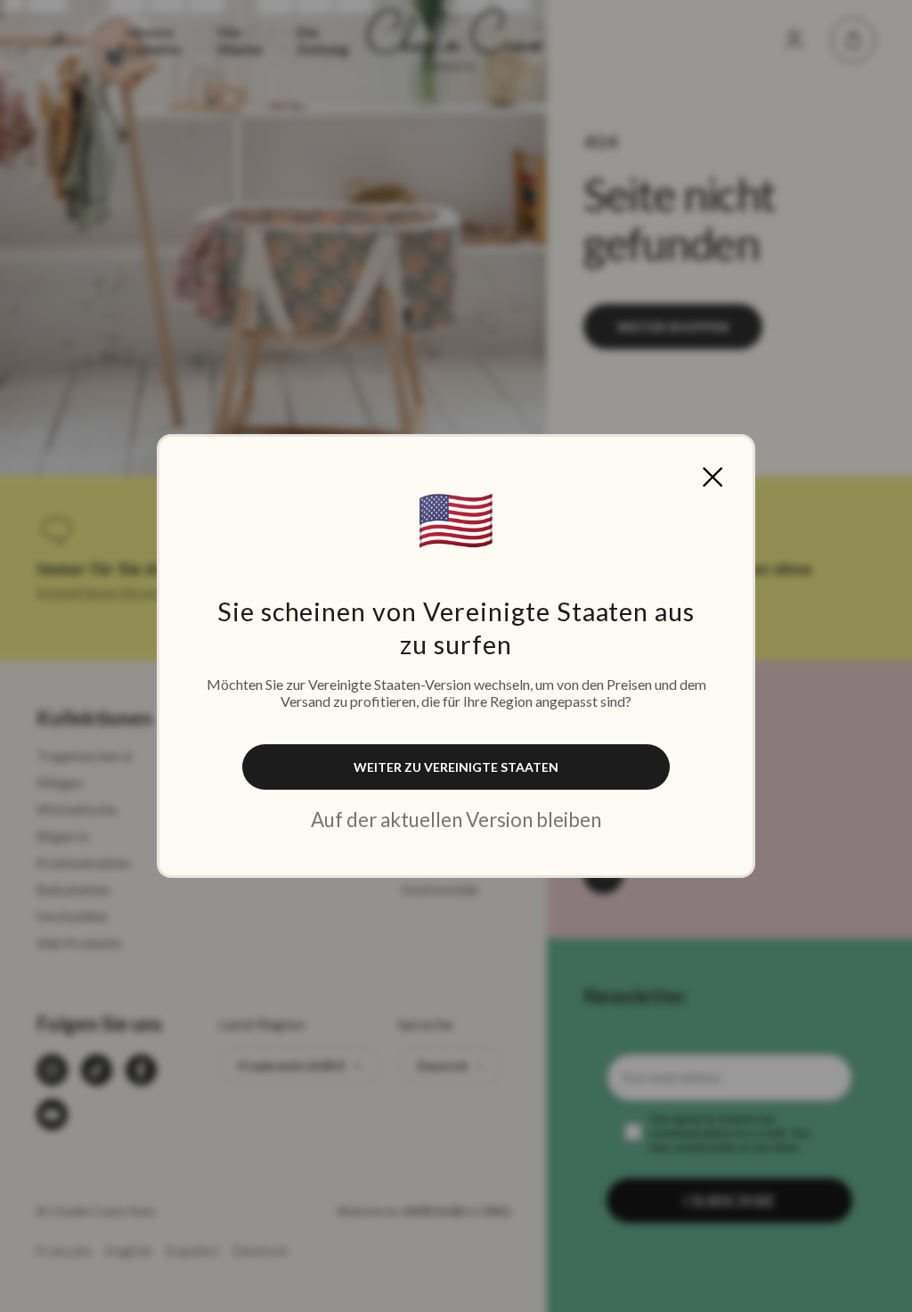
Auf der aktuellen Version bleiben (456, 820)
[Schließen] (712, 477)
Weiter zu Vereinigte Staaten (456, 767)
